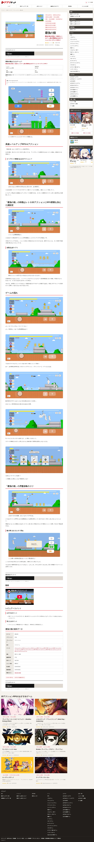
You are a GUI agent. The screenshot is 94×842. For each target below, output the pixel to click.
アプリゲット (3, 10)
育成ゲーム (72, 47)
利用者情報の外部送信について (51, 838)
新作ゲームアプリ (9, 10)
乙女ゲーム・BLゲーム (74, 52)
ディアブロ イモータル (42, 777)
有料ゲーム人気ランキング (75, 23)
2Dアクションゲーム (26, 648)
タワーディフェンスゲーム (75, 62)
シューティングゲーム (74, 45)
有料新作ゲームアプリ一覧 (75, 16)
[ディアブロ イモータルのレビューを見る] (51, 765)
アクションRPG (42, 648)
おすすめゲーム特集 (74, 103)
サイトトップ (3, 838)
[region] (81, 122)
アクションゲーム (16, 10)
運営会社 (59, 838)
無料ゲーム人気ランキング (75, 21)
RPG (46, 19)
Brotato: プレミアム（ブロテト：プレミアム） (49, 749)
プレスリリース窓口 (20, 838)
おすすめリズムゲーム (74, 93)
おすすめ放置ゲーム (74, 91)
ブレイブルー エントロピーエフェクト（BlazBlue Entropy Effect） (16, 720)
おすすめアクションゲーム (75, 83)
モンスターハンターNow (9, 749)
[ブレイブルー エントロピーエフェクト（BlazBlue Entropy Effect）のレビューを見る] (17, 707)
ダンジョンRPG (48, 21)
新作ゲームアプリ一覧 (24, 6)
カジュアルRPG (51, 19)
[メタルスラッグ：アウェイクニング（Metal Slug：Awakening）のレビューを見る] (51, 707)
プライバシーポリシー (36, 838)
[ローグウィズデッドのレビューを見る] (17, 765)
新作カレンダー (73, 29)
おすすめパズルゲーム (74, 85)
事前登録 (70, 6)
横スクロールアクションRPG (50, 25)
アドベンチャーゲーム (74, 43)
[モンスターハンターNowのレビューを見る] (17, 737)
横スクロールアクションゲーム (51, 27)
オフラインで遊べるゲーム (52, 830)
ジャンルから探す (85, 6)
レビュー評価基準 (28, 838)
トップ (9, 6)
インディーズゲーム (9, 677)
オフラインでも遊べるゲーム (19, 677)
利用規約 (42, 838)
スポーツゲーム (73, 58)
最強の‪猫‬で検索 (18, 672)
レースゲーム (72, 56)
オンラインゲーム (73, 60)
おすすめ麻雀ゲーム (66, 816)
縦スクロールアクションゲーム (51, 29)
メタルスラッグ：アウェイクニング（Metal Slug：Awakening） (51, 720)
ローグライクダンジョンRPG (50, 23)
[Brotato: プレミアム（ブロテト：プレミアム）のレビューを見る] (51, 737)
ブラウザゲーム (73, 64)
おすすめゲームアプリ (74, 76)
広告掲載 (14, 838)
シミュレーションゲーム (74, 41)
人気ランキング (39, 6)
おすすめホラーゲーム (74, 87)
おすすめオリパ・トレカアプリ (68, 798)
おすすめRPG (72, 81)
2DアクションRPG (35, 648)
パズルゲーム (72, 37)
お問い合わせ (9, 838)
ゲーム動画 (72, 105)
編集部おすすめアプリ (55, 6)
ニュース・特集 (73, 101)
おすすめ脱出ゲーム (74, 89)
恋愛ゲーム (72, 54)
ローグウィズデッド (8, 777)
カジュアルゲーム (59, 19)
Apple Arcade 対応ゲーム (75, 71)
